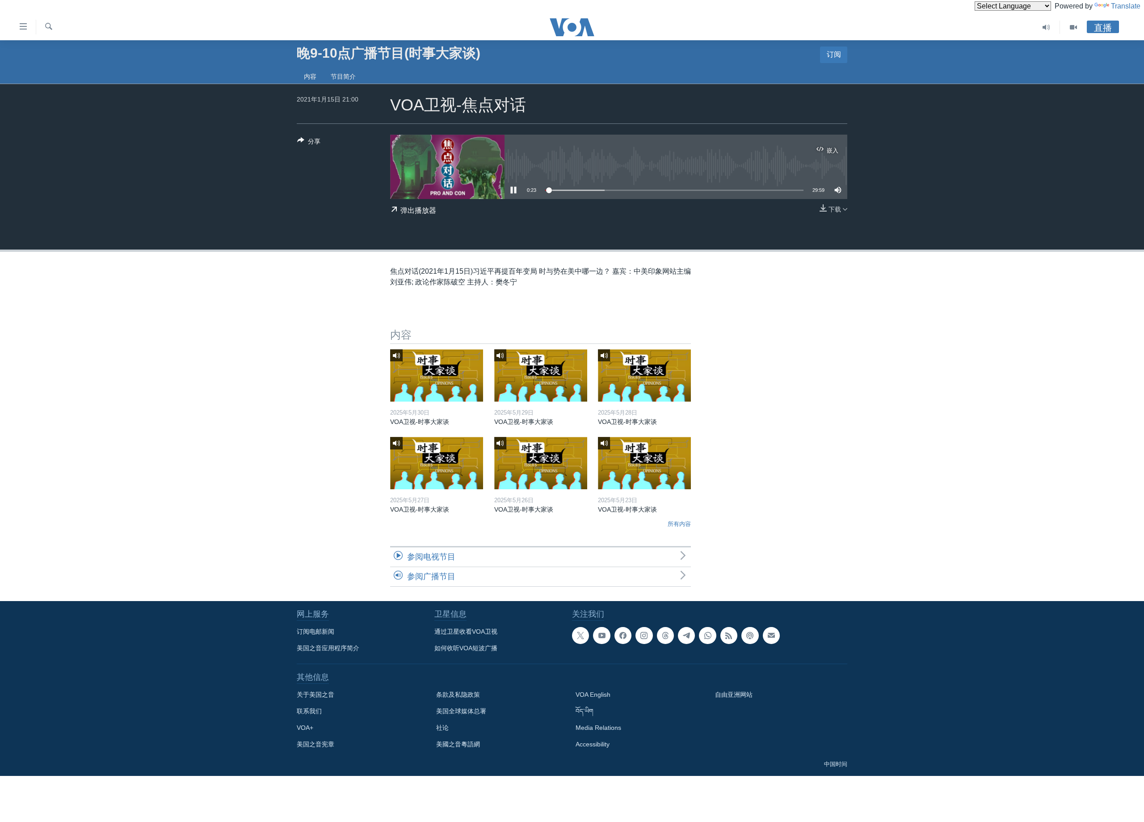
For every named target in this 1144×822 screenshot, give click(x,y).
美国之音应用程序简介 (328, 648)
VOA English (593, 694)
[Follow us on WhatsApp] (707, 635)
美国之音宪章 (315, 744)
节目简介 (343, 76)
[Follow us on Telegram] (686, 635)
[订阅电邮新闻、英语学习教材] (771, 635)
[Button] (308, 143)
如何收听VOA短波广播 (465, 648)
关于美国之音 (315, 694)
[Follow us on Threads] (665, 635)
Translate (1125, 6)
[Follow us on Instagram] (643, 635)
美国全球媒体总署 (461, 711)
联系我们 (309, 711)
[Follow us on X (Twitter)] (580, 635)
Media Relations (598, 727)
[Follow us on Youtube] (601, 635)
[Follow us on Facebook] (622, 635)
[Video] (1073, 27)
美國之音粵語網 (458, 744)
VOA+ (305, 727)
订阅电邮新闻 (315, 631)
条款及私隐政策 (458, 694)
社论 (442, 727)
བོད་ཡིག (584, 711)
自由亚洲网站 (734, 694)
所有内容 (679, 524)
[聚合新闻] (728, 635)
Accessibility (593, 744)
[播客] (749, 635)
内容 (310, 76)
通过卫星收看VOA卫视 (465, 631)
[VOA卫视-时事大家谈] (436, 375)
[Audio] (1046, 27)
